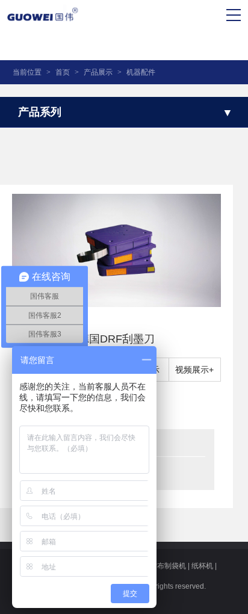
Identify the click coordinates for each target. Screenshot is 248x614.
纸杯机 (202, 566)
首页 (62, 72)
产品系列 (39, 112)
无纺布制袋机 (164, 566)
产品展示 (98, 72)
